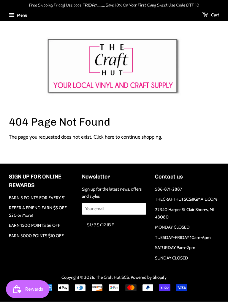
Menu (21, 15)
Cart (214, 15)
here (109, 137)
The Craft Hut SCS (112, 277)
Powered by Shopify (149, 277)
